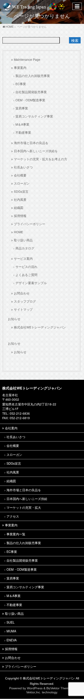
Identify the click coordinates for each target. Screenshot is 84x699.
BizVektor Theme (58, 688)
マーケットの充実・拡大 (23, 507)
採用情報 (20, 215)
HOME (18, 232)
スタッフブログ (25, 301)
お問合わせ (22, 293)
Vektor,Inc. (33, 692)
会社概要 (20, 175)
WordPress (35, 688)
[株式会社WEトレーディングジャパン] (33, 6)
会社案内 (11, 428)
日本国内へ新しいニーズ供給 (26, 498)
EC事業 (20, 83)
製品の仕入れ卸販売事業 (32, 75)
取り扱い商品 (23, 240)
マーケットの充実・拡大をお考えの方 (40, 159)
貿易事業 (21, 108)
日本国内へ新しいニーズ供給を (36, 151)
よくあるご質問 (26, 274)
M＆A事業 (22, 124)
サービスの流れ (26, 266)
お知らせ (14, 319)
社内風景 (20, 199)
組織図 (18, 207)
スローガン (22, 183)
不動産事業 (23, 132)
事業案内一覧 (15, 534)
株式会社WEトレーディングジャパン (40, 327)
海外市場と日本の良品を (31, 142)
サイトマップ (23, 309)
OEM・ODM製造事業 (30, 100)
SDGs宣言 (21, 191)
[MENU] (77, 6)
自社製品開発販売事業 (31, 92)
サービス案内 (23, 258)
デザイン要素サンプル (31, 283)
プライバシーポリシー (29, 224)
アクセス (12, 516)
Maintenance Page (27, 59)
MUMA (11, 631)
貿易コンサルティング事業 (34, 116)
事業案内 (20, 67)
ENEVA (11, 640)
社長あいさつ (23, 167)
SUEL (10, 622)
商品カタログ (24, 248)
